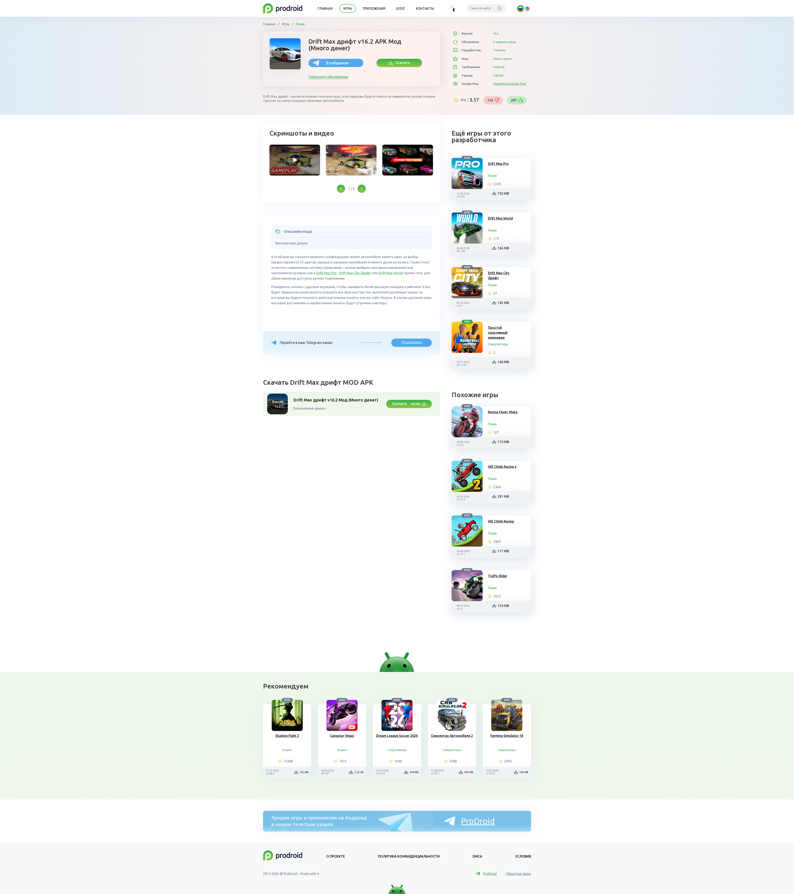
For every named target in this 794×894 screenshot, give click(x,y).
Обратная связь (518, 874)
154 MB (503, 606)
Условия (523, 856)
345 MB (523, 772)
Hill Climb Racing (501, 521)
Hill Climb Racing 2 (502, 467)
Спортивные (397, 750)
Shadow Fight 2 (287, 736)
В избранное (337, 63)
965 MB (468, 772)
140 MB (503, 362)
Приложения (374, 8)
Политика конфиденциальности (409, 856)
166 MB (503, 248)
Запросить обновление (328, 77)
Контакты (425, 8)
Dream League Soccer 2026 (397, 736)
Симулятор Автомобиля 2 (452, 736)
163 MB (304, 772)
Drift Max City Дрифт (355, 273)
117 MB (503, 551)
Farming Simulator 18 (506, 736)
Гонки (300, 24)
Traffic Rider (497, 576)
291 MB (503, 496)
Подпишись (412, 342)
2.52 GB (359, 772)
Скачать (401, 62)
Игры (347, 8)
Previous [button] (341, 189)
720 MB (503, 193)
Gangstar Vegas (342, 736)
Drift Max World (391, 273)
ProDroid (478, 821)
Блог (400, 8)
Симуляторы (498, 344)
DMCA (477, 856)
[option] (294, 160)
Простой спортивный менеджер (497, 332)
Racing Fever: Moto (503, 412)
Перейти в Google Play (509, 83)
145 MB (503, 303)
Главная (325, 8)
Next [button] (362, 189)
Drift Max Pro (326, 273)
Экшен (287, 750)
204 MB (414, 772)
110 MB (503, 442)
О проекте (335, 856)
